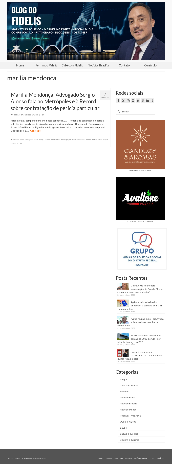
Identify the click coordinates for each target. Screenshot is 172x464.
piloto (100, 139)
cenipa (42, 139)
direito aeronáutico (53, 139)
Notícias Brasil (127, 397)
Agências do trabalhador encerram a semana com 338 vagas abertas (139, 305)
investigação (66, 139)
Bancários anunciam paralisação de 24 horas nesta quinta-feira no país (140, 355)
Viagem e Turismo (129, 439)
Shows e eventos (129, 433)
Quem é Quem (128, 421)
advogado (29, 139)
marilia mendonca (78, 139)
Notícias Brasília (31, 115)
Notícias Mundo (128, 409)
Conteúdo (35, 130)
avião (36, 139)
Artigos (123, 379)
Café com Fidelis (129, 385)
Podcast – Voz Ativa (130, 415)
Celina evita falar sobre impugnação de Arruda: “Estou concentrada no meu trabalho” (140, 289)
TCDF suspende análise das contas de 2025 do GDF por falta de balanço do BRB (139, 339)
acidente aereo (18, 139)
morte (88, 139)
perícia (94, 139)
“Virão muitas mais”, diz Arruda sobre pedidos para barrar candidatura (140, 322)
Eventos (124, 391)
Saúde (123, 427)
